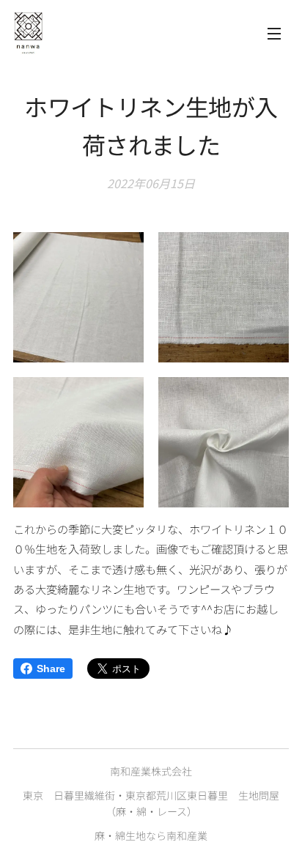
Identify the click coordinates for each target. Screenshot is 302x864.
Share (51, 668)
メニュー (274, 33)
